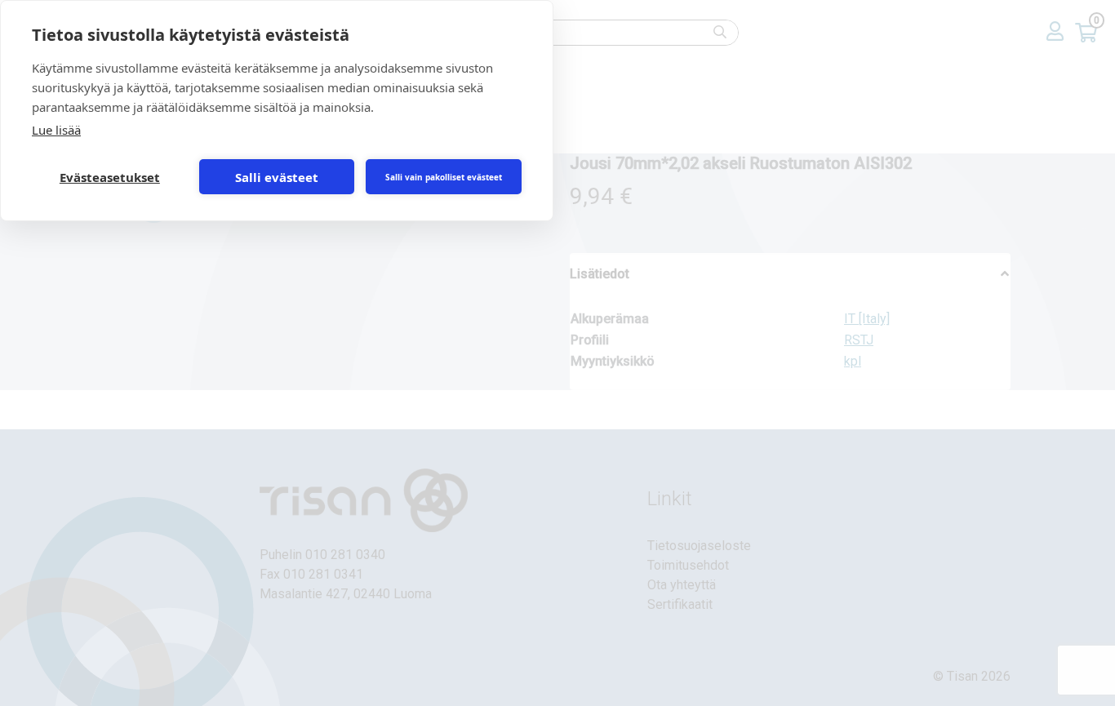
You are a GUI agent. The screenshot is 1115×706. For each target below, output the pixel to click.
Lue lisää (56, 130)
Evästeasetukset (110, 177)
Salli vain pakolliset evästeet (443, 177)
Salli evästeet (276, 177)
